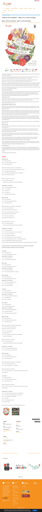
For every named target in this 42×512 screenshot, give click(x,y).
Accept (35, 510)
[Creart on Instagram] (23, 486)
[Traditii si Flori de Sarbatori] (15, 411)
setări (30, 510)
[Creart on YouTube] (24, 486)
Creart (4, 430)
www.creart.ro (5, 444)
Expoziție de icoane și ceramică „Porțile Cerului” (10, 22)
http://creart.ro (18, 432)
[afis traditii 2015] (6, 411)
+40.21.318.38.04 (15, 495)
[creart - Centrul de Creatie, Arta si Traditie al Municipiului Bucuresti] (7, 3)
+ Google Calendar (36, 419)
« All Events (3, 12)
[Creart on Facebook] (22, 486)
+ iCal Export (37, 421)
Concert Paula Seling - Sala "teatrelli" (34, 22)
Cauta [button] (12, 11)
